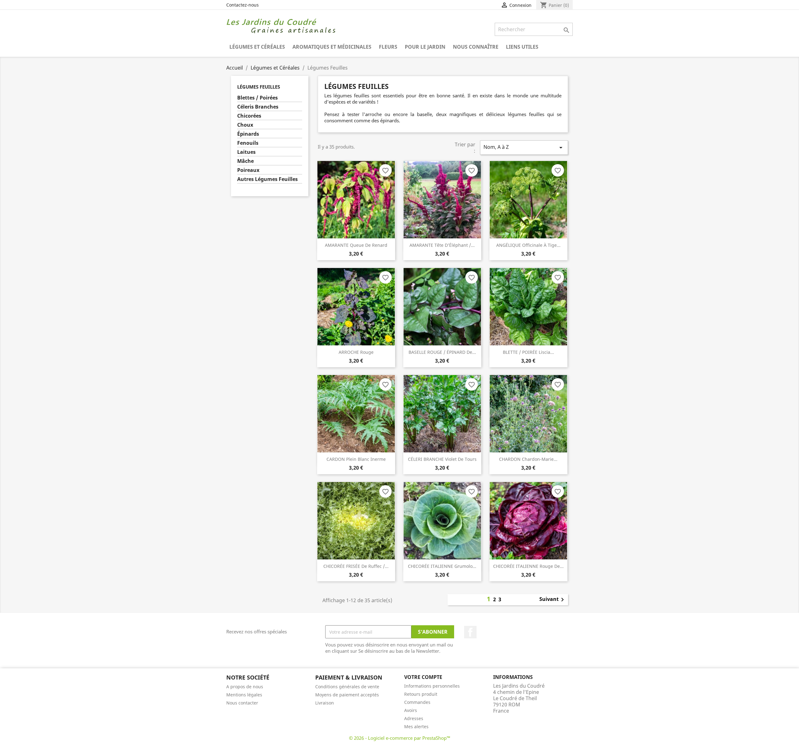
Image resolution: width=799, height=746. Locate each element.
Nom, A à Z (524, 147)
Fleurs (388, 46)
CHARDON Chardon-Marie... (528, 459)
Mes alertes (416, 726)
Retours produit (420, 694)
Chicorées (249, 116)
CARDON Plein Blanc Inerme (356, 459)
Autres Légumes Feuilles (267, 179)
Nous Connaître (475, 46)
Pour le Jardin (425, 46)
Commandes (417, 702)
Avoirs (410, 710)
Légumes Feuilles (258, 87)
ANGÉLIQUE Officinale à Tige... (528, 245)
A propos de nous (244, 687)
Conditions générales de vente (347, 687)
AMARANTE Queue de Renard (356, 245)
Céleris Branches (257, 107)
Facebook (470, 632)
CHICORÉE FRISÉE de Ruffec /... (356, 566)
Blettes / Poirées (257, 98)
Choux (245, 125)
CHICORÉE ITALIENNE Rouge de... (528, 566)
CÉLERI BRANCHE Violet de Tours (442, 459)
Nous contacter (242, 703)
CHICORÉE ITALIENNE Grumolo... (442, 566)
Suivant (552, 599)
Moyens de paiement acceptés (347, 695)
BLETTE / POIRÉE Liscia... (528, 352)
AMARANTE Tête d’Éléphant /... (442, 245)
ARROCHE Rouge (356, 352)
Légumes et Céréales (257, 46)
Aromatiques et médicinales (331, 46)
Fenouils (247, 143)
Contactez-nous (242, 5)
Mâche (245, 161)
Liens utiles (522, 46)
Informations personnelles (432, 686)
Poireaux (248, 170)
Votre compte (423, 677)
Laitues (246, 152)
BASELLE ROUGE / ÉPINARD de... (442, 352)
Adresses (413, 718)
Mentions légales (244, 695)
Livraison (324, 703)
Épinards (248, 134)
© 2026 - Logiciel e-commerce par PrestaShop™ (399, 738)
